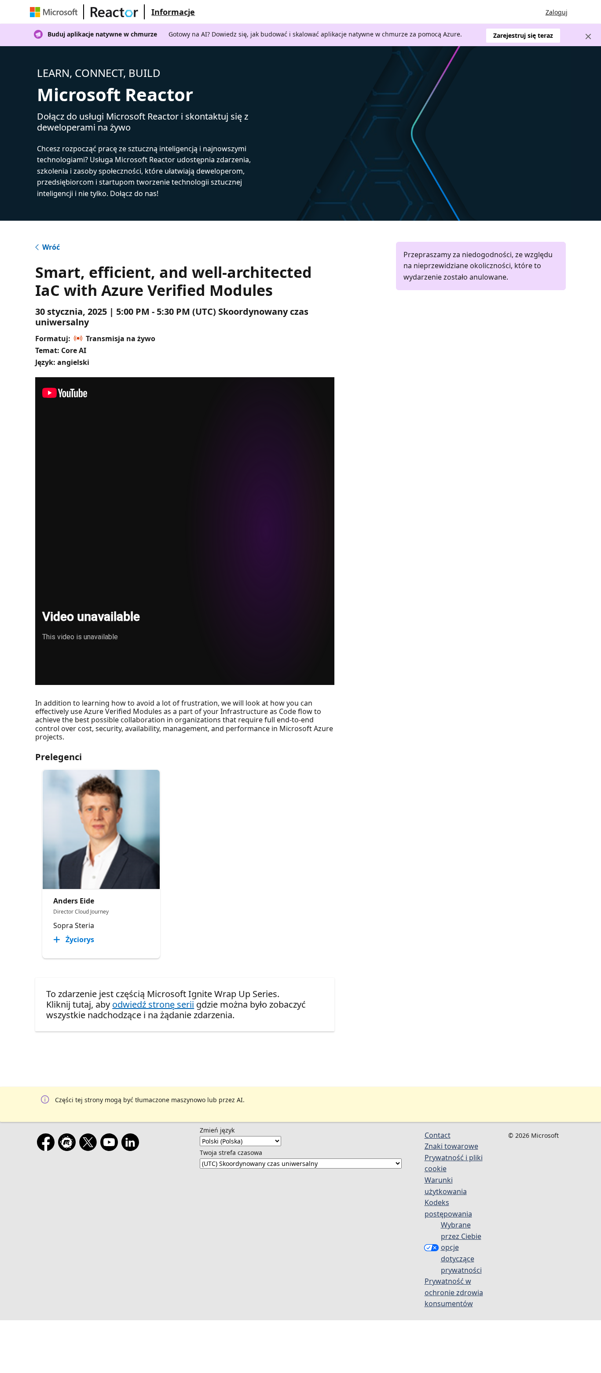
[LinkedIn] (132, 1143)
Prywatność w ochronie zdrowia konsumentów (454, 1292)
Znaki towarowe (451, 1146)
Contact (438, 1135)
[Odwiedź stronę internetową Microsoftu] (55, 12)
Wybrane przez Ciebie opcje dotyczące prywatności (461, 1247)
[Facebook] (47, 1143)
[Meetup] (68, 1143)
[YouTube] (110, 1143)
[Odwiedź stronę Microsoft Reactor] (114, 12)
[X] (89, 1143)
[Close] (588, 36)
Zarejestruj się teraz (523, 35)
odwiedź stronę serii (153, 1004)
